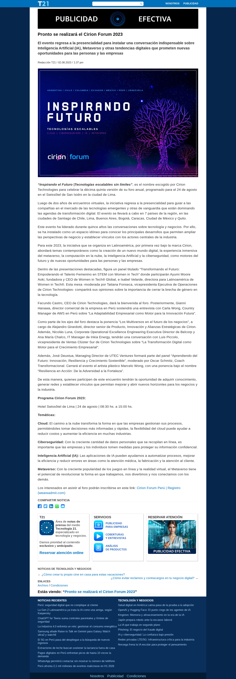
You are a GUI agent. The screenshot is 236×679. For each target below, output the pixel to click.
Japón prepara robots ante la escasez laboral (145, 619)
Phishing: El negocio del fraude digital (140, 629)
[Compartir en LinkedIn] (51, 506)
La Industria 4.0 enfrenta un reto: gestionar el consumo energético (77, 626)
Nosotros (172, 3)
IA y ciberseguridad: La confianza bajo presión (145, 634)
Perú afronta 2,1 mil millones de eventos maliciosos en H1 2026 (76, 666)
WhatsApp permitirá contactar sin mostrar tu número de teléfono (76, 661)
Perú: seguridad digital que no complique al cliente (68, 605)
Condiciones (59, 585)
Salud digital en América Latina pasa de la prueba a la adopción (156, 605)
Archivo (43, 585)
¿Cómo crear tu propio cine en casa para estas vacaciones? (83, 574)
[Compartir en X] (45, 506)
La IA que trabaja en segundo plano (139, 624)
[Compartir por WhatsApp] (57, 506)
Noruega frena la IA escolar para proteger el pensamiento (152, 644)
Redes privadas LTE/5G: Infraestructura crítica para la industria (156, 639)
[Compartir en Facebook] (40, 506)
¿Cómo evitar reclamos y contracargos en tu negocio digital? (152, 578)
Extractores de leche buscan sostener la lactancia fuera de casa (76, 647)
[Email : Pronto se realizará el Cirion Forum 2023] (63, 506)
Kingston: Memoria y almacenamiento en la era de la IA (151, 614)
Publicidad (190, 3)
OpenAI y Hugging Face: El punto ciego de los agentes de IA (154, 609)
